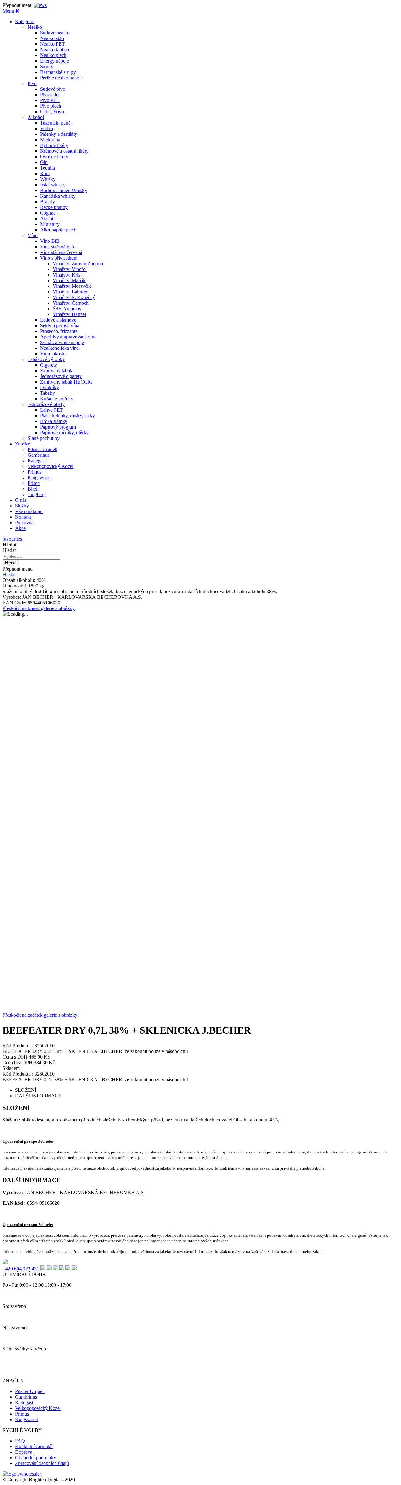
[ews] (40, 5)
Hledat (9, 574)
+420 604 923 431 (21, 1268)
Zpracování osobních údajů (42, 1463)
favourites (12, 539)
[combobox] (31, 556)
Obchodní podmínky (35, 1457)
